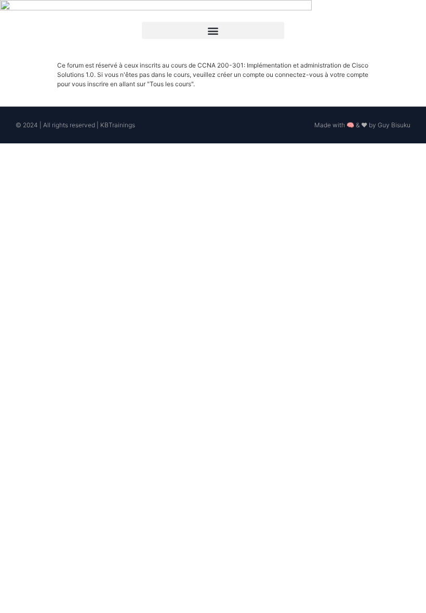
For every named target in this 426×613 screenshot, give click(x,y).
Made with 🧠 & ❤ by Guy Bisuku (362, 125)
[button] (213, 30)
